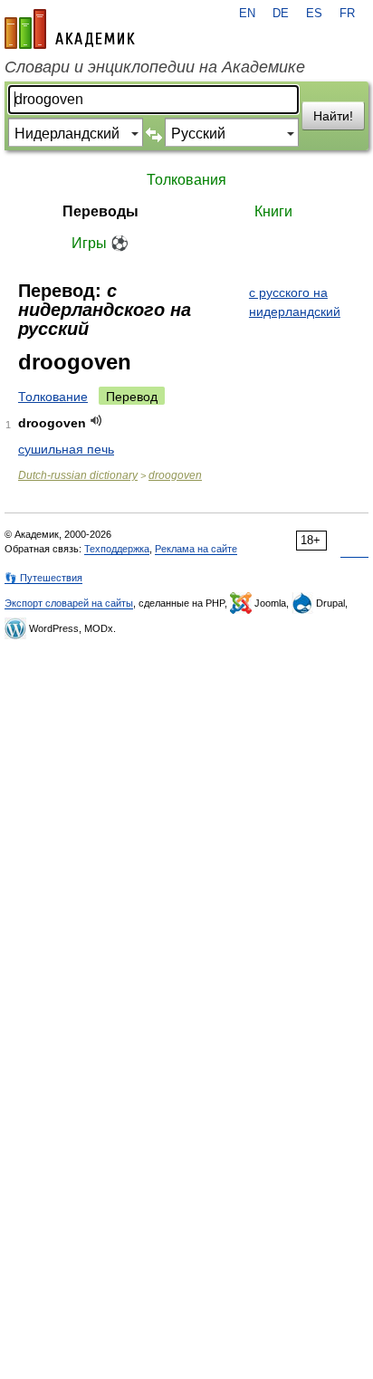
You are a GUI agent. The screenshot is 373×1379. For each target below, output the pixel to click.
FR (347, 13)
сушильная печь (66, 449)
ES (314, 13)
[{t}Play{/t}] (96, 420)
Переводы (100, 211)
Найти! (333, 116)
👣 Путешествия (43, 577)
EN (247, 13)
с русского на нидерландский (294, 302)
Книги (273, 211)
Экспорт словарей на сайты (69, 603)
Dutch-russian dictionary (78, 475)
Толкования (186, 179)
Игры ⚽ (100, 243)
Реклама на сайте (196, 548)
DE (281, 13)
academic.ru (70, 29)
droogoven (175, 475)
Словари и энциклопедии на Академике (155, 67)
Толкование (53, 396)
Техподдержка (116, 548)
